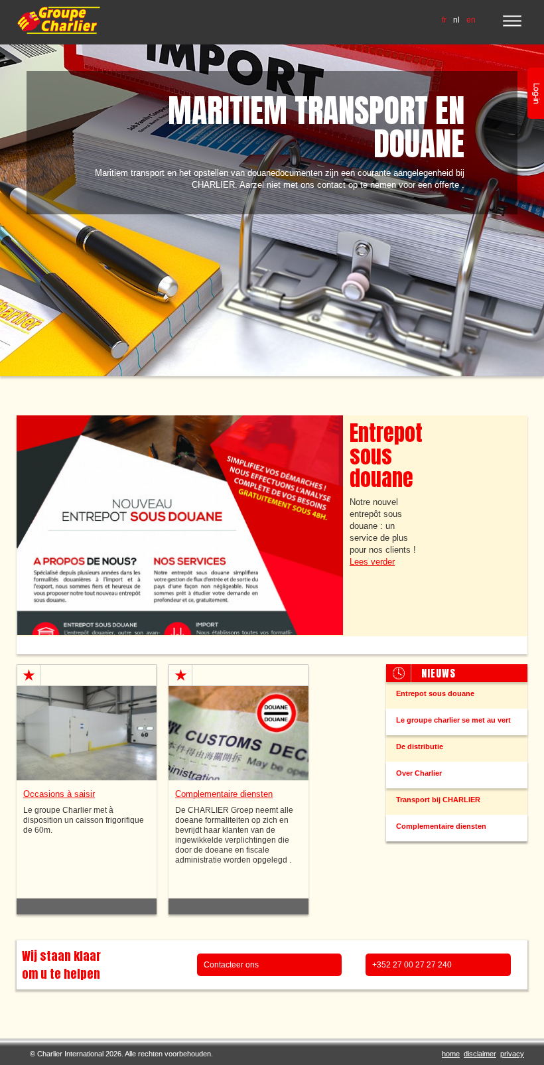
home (451, 1054)
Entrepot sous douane (386, 455)
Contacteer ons (231, 964)
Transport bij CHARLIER (438, 800)
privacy (512, 1054)
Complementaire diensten (441, 826)
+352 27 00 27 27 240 (412, 964)
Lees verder (372, 562)
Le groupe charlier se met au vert (453, 720)
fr (444, 20)
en (471, 20)
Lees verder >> (50, 906)
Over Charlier (419, 773)
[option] (272, 210)
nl (456, 20)
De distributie (419, 746)
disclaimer (480, 1054)
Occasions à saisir (59, 794)
